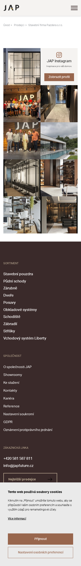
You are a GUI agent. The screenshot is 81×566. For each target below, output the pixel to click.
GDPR (7, 422)
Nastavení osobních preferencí (40, 552)
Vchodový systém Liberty (24, 338)
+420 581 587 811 (17, 458)
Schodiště (11, 317)
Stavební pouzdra (18, 274)
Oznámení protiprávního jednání (27, 430)
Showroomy (12, 375)
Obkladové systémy (20, 310)
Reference (11, 406)
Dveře (8, 295)
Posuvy (9, 302)
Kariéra (8, 398)
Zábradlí (10, 324)
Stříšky (9, 331)
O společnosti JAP (17, 367)
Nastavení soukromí (18, 414)
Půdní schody (14, 281)
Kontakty (10, 390)
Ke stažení (11, 382)
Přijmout (40, 539)
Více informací (17, 518)
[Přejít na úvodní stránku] (11, 8)
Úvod (6, 25)
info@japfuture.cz (18, 466)
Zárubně (10, 288)
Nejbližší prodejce (22, 479)
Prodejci (19, 25)
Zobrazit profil (59, 77)
